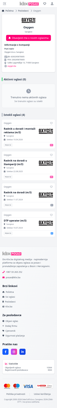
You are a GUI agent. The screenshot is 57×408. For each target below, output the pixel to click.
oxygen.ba (11, 66)
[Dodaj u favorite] (51, 123)
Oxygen (8, 123)
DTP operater (15, 220)
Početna (9, 10)
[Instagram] (14, 352)
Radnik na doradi (18, 192)
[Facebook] (5, 352)
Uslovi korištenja (42, 394)
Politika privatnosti (15, 394)
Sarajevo (10, 136)
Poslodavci (23, 10)
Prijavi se (8, 145)
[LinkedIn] (22, 352)
